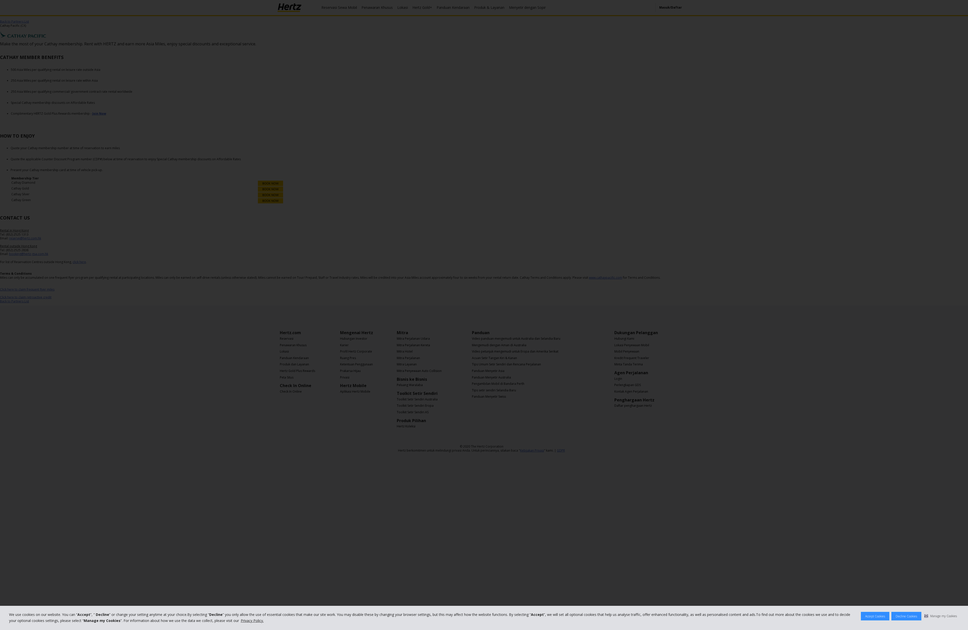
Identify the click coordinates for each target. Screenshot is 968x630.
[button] (940, 616)
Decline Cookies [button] (906, 616)
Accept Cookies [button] (875, 616)
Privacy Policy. (252, 620)
